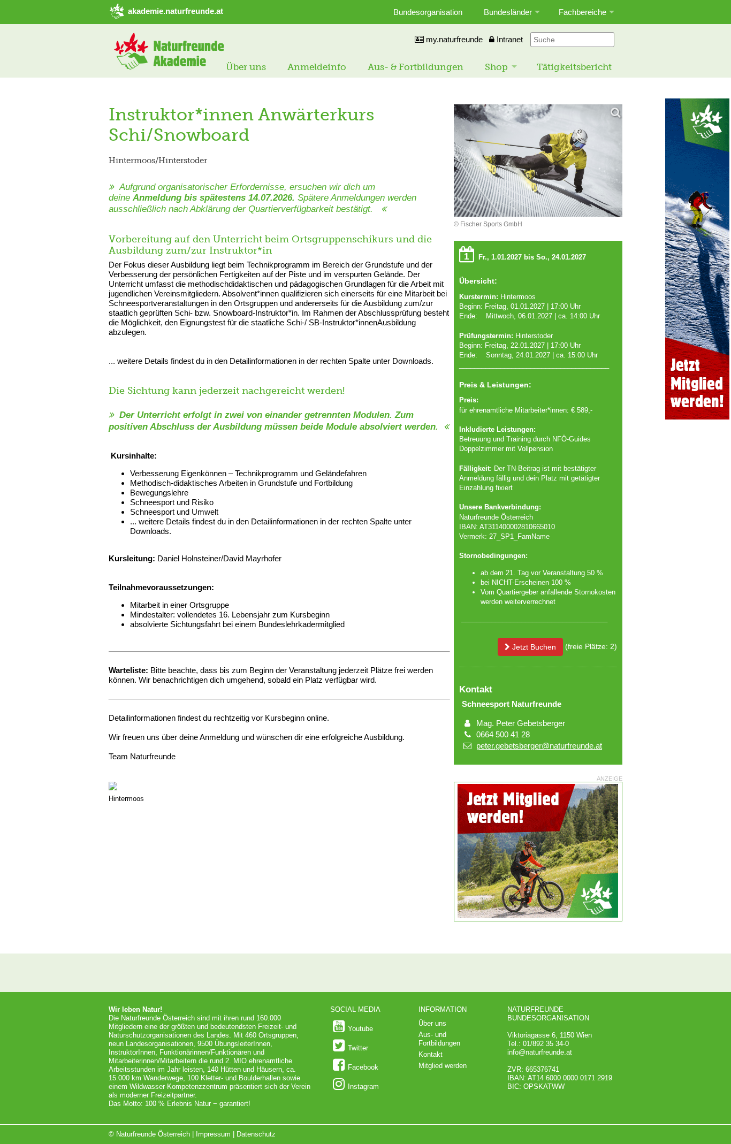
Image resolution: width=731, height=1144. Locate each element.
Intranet (508, 39)
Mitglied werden (442, 1066)
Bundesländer (508, 12)
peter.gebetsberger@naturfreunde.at (539, 745)
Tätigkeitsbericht (574, 67)
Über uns (246, 67)
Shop (496, 67)
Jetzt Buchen (533, 647)
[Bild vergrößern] (538, 161)
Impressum (213, 1134)
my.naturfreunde (453, 39)
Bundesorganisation (427, 12)
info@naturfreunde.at (539, 1052)
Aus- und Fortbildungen (439, 1039)
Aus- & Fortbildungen (415, 67)
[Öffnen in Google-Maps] (113, 788)
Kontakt (430, 1054)
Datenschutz (256, 1134)
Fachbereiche (582, 12)
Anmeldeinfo (316, 67)
